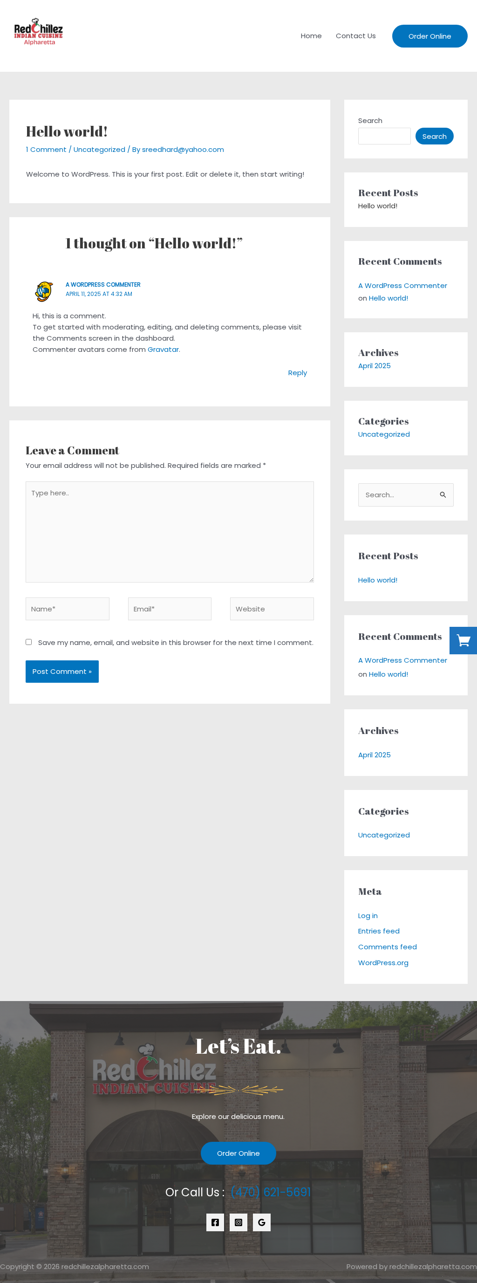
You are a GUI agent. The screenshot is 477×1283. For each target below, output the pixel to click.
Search (370, 120)
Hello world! (377, 206)
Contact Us (356, 36)
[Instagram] (238, 1222)
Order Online (238, 1153)
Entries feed (379, 931)
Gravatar (163, 349)
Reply (297, 372)
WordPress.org (383, 962)
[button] (430, 36)
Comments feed (387, 947)
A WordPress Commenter (103, 284)
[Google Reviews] (262, 1222)
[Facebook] (215, 1222)
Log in (368, 915)
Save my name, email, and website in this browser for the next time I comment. (175, 642)
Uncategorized (99, 149)
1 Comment (46, 149)
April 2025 (374, 365)
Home (311, 36)
